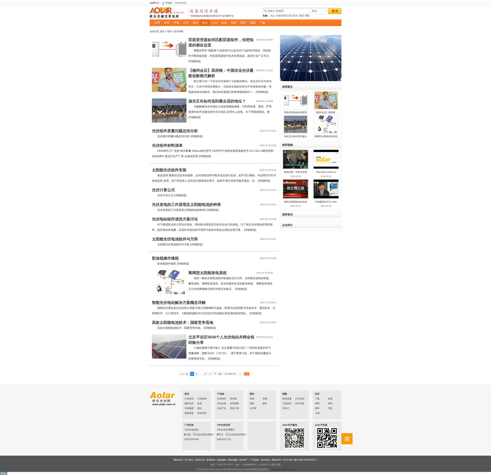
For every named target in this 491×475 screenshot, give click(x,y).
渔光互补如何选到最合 (295, 136)
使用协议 (211, 460)
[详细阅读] (194, 61)
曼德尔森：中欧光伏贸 (295, 172)
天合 (272, 15)
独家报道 (189, 413)
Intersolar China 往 (326, 172)
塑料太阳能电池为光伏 (295, 201)
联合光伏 (293, 15)
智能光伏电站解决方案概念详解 (179, 302)
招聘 (317, 403)
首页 (162, 31)
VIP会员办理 (223, 425)
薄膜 (307, 15)
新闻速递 (287, 398)
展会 (265, 403)
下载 (317, 398)
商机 (252, 394)
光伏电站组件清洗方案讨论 (175, 219)
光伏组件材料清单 (167, 145)
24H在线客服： (189, 429)
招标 (252, 403)
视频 (284, 394)
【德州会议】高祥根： (326, 112)
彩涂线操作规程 (165, 258)
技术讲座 (299, 403)
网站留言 (276, 460)
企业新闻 (202, 398)
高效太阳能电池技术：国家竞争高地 (182, 322)
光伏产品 (221, 408)
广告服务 (254, 460)
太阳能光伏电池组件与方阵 (175, 239)
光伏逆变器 (282, 15)
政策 (199, 403)
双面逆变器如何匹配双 (295, 112)
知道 (330, 398)
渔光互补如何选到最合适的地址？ (217, 101)
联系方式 (200, 460)
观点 (199, 408)
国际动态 (189, 403)
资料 (317, 408)
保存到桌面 (180, 3)
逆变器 (233, 398)
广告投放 (189, 425)
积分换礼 (265, 460)
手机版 (168, 3)
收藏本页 (154, 3)
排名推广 (243, 460)
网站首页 (178, 460)
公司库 (253, 408)
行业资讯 (189, 398)
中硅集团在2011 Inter (326, 201)
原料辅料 (234, 403)
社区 (317, 394)
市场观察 (189, 408)
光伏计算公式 (163, 190)
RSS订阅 (287, 460)
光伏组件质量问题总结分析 (175, 131)
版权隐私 (222, 460)
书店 (330, 408)
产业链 (220, 394)
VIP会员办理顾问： (222, 429)
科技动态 (202, 413)
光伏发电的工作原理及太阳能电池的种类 (186, 204)
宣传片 (285, 408)
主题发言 (287, 403)
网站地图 (232, 460)
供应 (252, 398)
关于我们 (189, 460)
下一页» (218, 374)
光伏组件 (221, 398)
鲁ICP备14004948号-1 (306, 460)
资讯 (169, 31)
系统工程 (234, 408)
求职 (330, 403)
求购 (265, 398)
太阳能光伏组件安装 (169, 170)
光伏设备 (221, 403)
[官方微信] (347, 438)
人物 (317, 413)
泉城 (301, 15)
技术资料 (178, 31)
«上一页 (184, 374)
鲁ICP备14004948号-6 (283, 469)
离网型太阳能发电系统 (207, 273)
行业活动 (299, 398)
